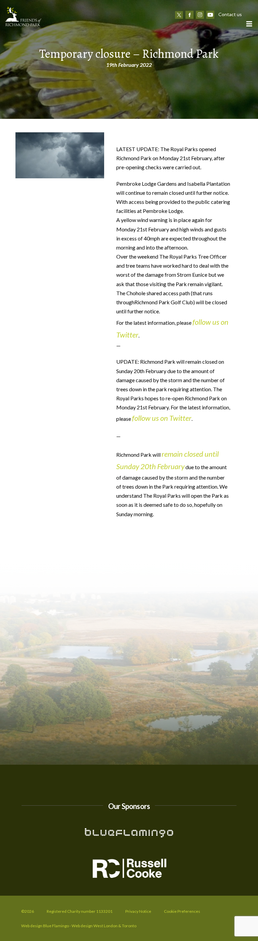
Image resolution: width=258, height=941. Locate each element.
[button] (249, 23)
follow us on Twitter (161, 417)
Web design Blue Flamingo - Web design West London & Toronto (78, 925)
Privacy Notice (138, 911)
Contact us (230, 14)
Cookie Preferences (182, 911)
